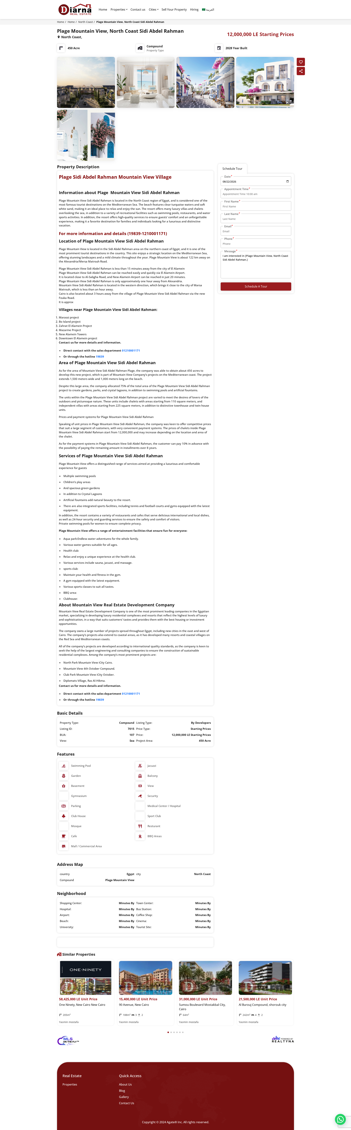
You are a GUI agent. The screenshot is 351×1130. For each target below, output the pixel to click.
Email (227, 226)
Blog (122, 1091)
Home (103, 9)
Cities (152, 9)
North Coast (85, 22)
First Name (231, 201)
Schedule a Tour (256, 286)
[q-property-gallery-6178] (86, 82)
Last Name (231, 214)
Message (230, 251)
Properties (118, 9)
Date (227, 176)
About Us (125, 1084)
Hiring (194, 9)
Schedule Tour (232, 169)
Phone (228, 239)
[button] (168, 1032)
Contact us (138, 9)
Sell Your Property (174, 9)
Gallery (124, 1097)
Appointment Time (236, 189)
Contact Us (126, 1103)
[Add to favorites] (301, 62)
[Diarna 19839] (75, 9)
